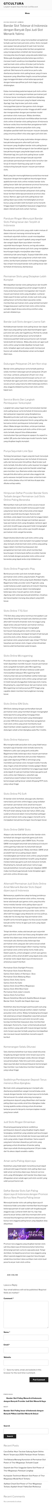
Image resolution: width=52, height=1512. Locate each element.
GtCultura (14, 3)
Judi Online (12, 1275)
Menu (27, 13)
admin (21, 22)
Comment (9, 1298)
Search (7, 1426)
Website (7, 1357)
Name (7, 1332)
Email (7, 1345)
